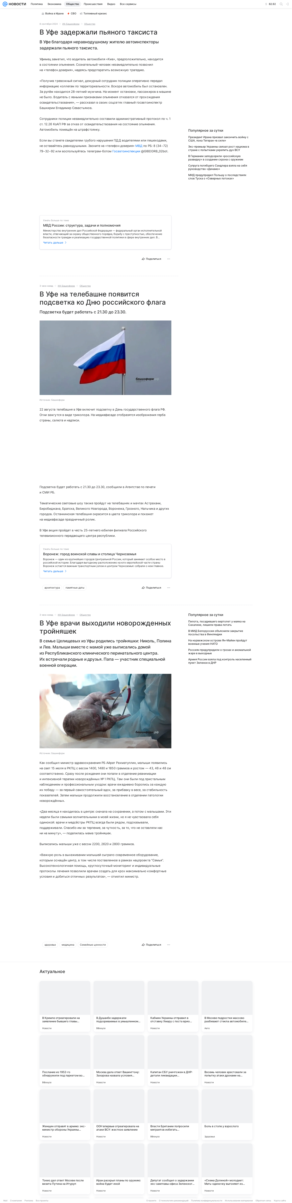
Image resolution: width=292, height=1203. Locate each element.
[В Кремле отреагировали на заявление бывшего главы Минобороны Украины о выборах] (65, 1006)
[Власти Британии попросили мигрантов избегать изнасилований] (173, 1114)
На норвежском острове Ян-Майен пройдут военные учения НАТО (217, 642)
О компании (16, 1200)
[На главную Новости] (16, 4)
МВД (138, 146)
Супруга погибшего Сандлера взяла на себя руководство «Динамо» (217, 167)
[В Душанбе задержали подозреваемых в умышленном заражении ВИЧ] (119, 1006)
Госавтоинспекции (126, 151)
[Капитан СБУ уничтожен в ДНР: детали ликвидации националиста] (173, 1060)
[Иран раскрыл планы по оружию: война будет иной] (119, 1168)
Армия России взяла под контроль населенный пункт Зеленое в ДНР (219, 661)
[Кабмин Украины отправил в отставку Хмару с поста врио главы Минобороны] (173, 1006)
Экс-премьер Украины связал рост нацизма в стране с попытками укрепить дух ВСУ (218, 148)
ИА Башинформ (70, 24)
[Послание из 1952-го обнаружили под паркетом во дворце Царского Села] (65, 1060)
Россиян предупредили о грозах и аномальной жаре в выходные (219, 651)
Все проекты (42, 1200)
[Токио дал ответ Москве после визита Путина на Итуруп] (65, 1168)
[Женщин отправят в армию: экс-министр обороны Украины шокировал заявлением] (65, 1114)
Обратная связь (263, 1200)
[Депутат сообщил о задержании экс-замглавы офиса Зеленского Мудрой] (173, 1168)
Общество (89, 24)
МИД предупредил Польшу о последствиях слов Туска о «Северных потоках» (217, 176)
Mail (5, 1200)
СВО (73, 13)
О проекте (151, 1200)
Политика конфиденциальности (206, 1200)
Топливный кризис (95, 13)
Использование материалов (239, 1200)
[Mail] (5, 4)
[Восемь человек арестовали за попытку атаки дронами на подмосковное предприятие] (227, 1060)
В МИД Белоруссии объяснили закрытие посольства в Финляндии (215, 632)
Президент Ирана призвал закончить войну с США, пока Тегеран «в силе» (218, 138)
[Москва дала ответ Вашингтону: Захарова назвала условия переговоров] (119, 1060)
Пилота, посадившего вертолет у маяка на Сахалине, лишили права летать (216, 623)
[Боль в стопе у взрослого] (227, 1114)
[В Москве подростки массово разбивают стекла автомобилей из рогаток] (227, 1006)
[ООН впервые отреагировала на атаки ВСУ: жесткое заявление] (119, 1114)
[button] (105, 358)
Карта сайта (280, 1200)
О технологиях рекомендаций (173, 1200)
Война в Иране (54, 13)
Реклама (29, 1200)
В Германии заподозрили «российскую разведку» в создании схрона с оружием (215, 157)
